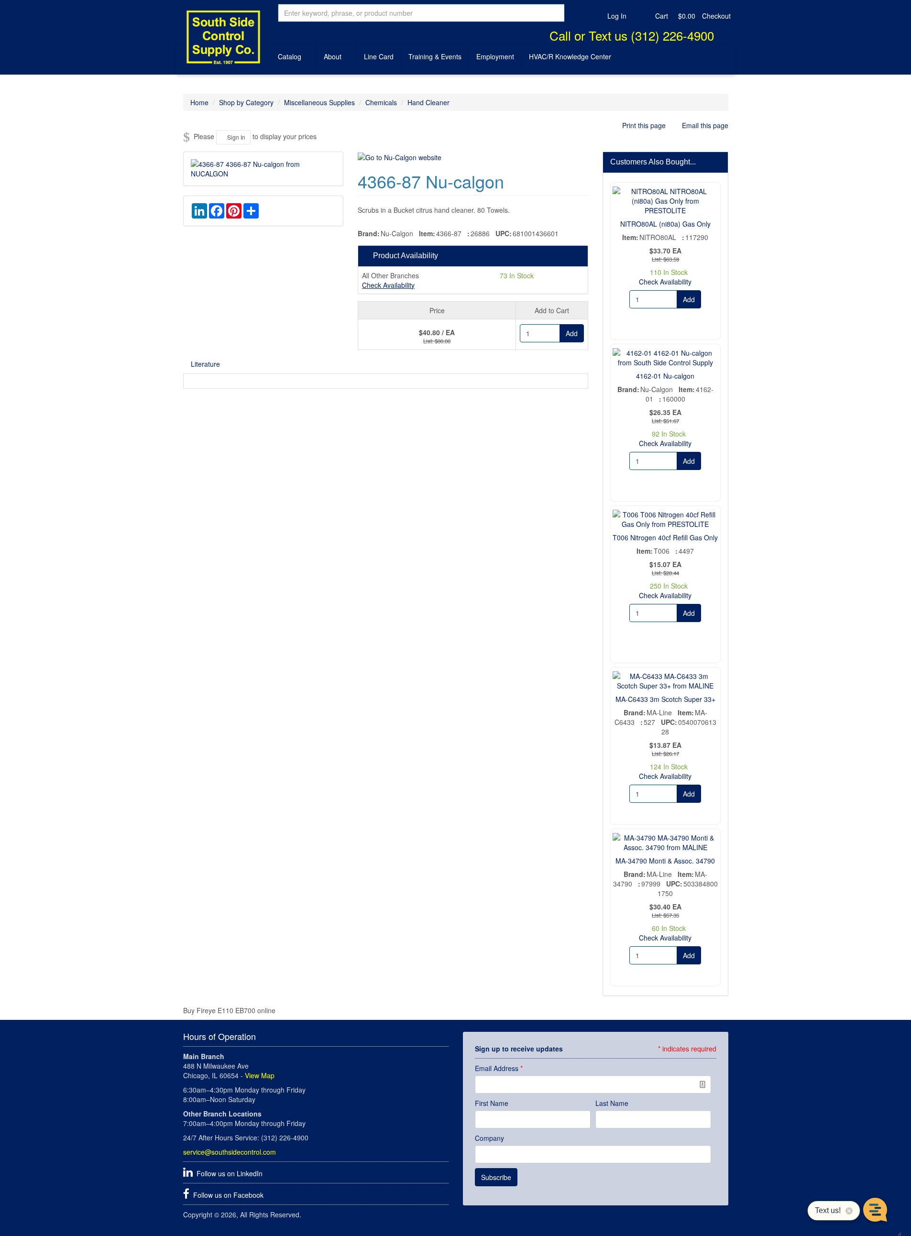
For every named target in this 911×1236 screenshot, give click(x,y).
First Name (491, 1103)
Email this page (704, 125)
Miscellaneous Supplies (319, 102)
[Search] (573, 13)
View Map (259, 1075)
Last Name (611, 1103)
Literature (205, 364)
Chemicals (381, 102)
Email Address (499, 1068)
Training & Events (434, 56)
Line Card (379, 56)
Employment (495, 56)
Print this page (644, 125)
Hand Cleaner (428, 102)
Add (572, 333)
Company (489, 1138)
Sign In (235, 137)
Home (199, 102)
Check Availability (388, 285)
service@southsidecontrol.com (229, 1152)
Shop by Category (246, 102)
